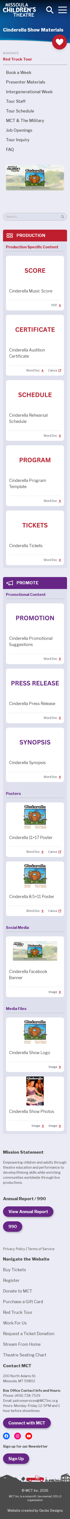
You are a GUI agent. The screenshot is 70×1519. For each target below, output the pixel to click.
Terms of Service (41, 1249)
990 (12, 1226)
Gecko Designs (51, 1510)
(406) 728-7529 (27, 1396)
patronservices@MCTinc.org (35, 1401)
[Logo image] (19, 10)
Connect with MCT (26, 1423)
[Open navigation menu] (62, 9)
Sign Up (16, 1458)
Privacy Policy (14, 1249)
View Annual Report (28, 1211)
